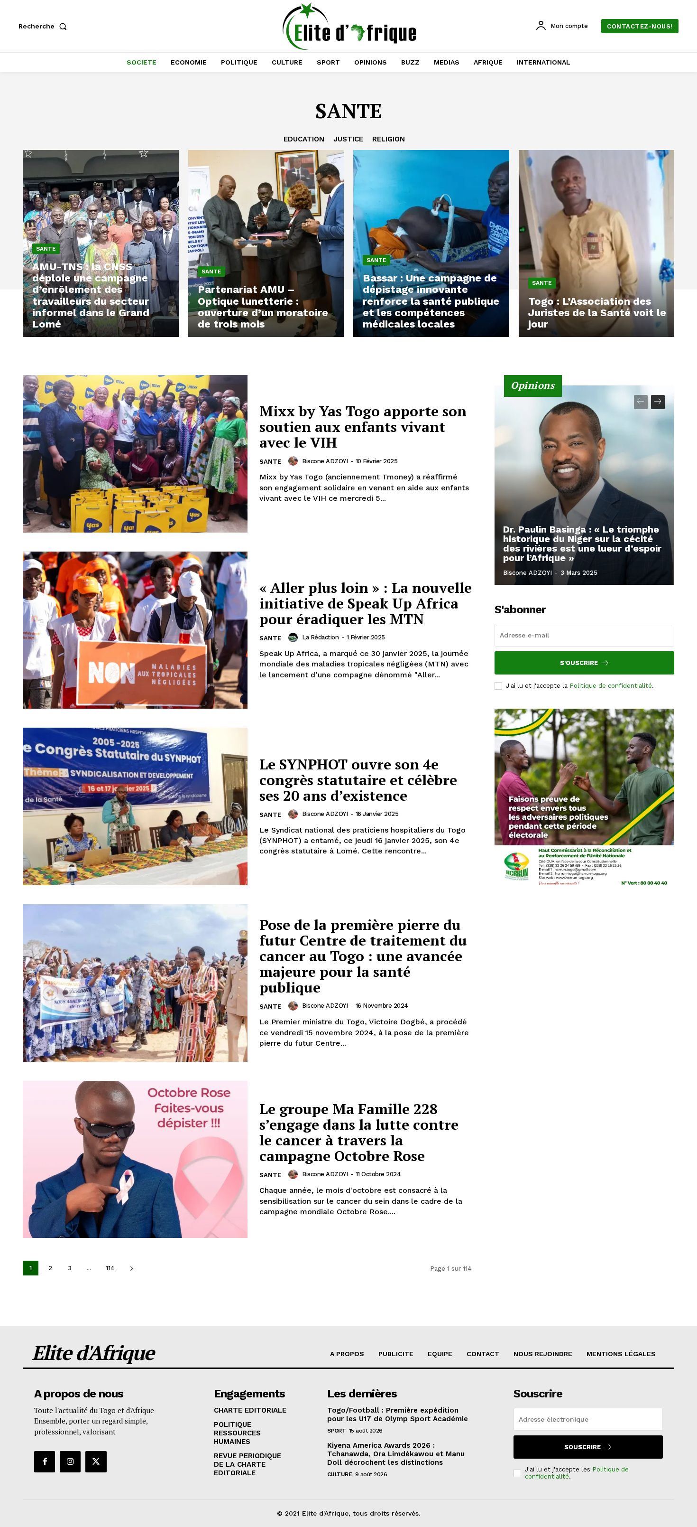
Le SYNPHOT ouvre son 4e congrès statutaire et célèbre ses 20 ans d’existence (358, 780)
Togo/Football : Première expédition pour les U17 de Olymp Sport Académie (397, 1414)
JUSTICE (348, 139)
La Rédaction (320, 637)
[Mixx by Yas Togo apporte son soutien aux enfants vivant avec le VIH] (135, 454)
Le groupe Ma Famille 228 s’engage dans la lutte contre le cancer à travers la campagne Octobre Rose (359, 1132)
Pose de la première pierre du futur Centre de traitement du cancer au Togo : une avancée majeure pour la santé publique (363, 956)
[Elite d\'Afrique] (350, 26)
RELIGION (388, 139)
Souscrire (582, 1447)
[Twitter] (95, 1461)
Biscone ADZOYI (325, 461)
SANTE (46, 248)
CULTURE (339, 1474)
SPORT (336, 1430)
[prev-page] (641, 402)
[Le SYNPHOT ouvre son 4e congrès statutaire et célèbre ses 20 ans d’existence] (135, 806)
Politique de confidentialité (610, 685)
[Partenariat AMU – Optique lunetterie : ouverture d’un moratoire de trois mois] (266, 243)
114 (110, 1268)
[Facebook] (44, 1461)
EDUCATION (304, 139)
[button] (44, 26)
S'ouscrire (579, 662)
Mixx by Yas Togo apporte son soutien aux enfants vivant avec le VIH (363, 427)
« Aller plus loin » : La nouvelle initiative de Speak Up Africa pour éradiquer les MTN (365, 603)
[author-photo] (294, 461)
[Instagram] (70, 1461)
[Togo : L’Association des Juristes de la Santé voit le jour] (597, 243)
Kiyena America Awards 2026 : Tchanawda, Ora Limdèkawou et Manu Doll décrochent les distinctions (396, 1454)
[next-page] (131, 1268)
